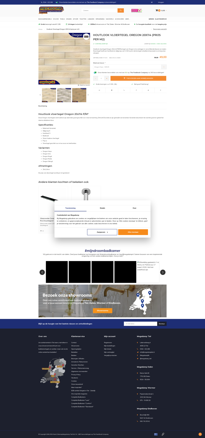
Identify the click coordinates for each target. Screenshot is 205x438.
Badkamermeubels (45, 19)
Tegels (62, 19)
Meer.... (127, 19)
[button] (57, 272)
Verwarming (100, 19)
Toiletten (83, 19)
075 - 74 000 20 (145, 400)
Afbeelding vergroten (84, 85)
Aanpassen (101, 232)
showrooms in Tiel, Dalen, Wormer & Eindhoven (110, 24)
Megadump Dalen (145, 367)
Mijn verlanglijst (109, 352)
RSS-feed (53, 434)
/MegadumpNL (144, 355)
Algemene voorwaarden (79, 371)
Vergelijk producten (110, 355)
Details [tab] (102, 208)
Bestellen (74, 352)
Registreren (108, 342)
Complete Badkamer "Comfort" (81, 403)
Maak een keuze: (99, 63)
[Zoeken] (120, 10)
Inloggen (161, 2)
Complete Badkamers (78, 397)
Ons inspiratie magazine (79, 394)
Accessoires (119, 19)
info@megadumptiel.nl (147, 352)
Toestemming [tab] (70, 208)
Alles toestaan (133, 232)
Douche (56, 19)
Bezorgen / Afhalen (77, 358)
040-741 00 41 (145, 421)
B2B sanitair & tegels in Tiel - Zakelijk (83, 390)
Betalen (73, 355)
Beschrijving (42, 106)
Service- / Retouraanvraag (80, 368)
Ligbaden (91, 19)
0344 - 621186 (48, 2)
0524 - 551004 (145, 379)
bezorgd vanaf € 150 (50, 24)
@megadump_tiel (145, 358)
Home (40, 29)
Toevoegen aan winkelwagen (139, 78)
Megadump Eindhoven (147, 408)
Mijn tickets (107, 349)
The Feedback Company (100, 434)
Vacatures (74, 378)
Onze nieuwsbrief (77, 384)
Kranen (69, 19)
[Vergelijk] (151, 2)
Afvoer (75, 19)
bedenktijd (75, 24)
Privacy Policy (76, 374)
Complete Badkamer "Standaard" (82, 406)
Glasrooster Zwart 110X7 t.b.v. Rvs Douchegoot (52, 219)
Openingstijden (76, 349)
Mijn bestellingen (109, 346)
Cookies (74, 381)
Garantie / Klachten (77, 365)
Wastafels (110, 19)
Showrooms (75, 346)
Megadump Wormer (146, 388)
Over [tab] (134, 208)
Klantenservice (161, 19)
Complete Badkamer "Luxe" (80, 400)
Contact (73, 342)
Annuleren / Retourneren (79, 362)
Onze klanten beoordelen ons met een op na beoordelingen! (131, 72)
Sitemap (60, 434)
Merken (151, 19)
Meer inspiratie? (76, 387)
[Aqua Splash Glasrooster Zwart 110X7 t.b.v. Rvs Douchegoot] (53, 201)
